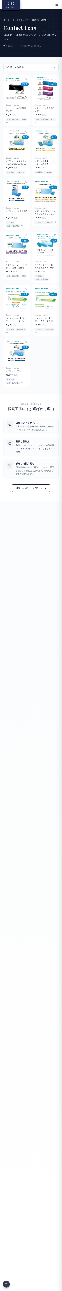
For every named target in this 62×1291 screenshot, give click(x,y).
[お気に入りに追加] (26, 78)
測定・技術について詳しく (29, 488)
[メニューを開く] (57, 4)
